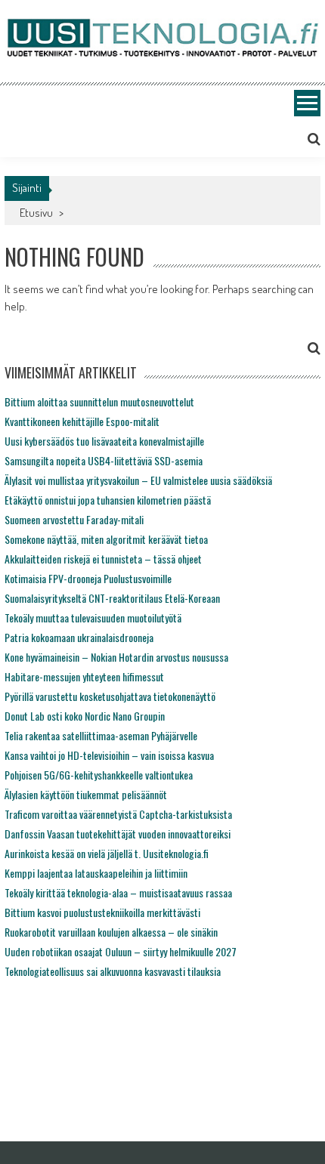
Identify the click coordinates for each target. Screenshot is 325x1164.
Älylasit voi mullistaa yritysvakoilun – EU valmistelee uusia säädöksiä (138, 480)
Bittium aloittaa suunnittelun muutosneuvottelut (99, 401)
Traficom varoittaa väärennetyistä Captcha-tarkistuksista (118, 814)
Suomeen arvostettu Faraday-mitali (74, 519)
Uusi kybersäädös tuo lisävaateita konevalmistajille (104, 441)
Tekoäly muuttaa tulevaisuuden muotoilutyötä (93, 617)
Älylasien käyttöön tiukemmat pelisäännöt (86, 794)
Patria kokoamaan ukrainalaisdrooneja (79, 637)
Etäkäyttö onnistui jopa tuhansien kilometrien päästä (108, 500)
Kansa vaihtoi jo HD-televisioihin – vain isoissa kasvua (109, 755)
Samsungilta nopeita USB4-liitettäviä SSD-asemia (104, 460)
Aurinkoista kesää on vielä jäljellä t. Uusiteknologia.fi (107, 853)
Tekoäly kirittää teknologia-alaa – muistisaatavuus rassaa (118, 892)
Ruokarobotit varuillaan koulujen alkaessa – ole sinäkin (111, 932)
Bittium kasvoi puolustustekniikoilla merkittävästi (102, 912)
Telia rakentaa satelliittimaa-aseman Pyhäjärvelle (101, 735)
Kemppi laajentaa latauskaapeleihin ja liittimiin (96, 873)
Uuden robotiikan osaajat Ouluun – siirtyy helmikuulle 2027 (121, 951)
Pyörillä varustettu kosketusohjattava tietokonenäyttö (110, 696)
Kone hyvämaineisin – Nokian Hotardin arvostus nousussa (116, 657)
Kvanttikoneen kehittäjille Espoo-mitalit (82, 421)
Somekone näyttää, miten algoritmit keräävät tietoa (106, 539)
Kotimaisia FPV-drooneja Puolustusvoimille (88, 578)
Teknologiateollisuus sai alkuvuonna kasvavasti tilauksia (113, 971)
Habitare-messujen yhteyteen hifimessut (84, 676)
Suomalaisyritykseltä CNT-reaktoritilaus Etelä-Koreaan (112, 598)
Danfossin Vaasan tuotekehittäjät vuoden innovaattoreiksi (118, 833)
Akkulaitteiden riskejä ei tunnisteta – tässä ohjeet (103, 559)
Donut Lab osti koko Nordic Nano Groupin (85, 716)
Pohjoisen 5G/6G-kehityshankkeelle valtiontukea (99, 775)
